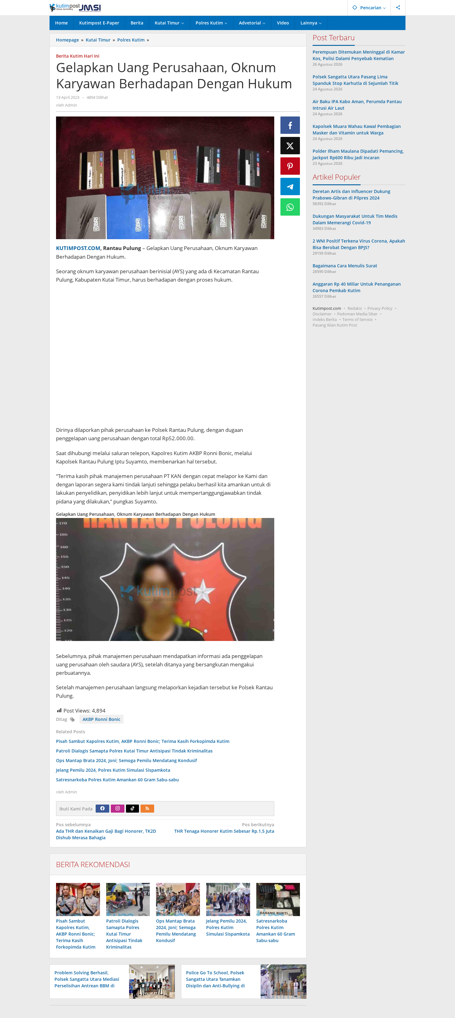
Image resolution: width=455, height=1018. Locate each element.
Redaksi (355, 308)
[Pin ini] (290, 166)
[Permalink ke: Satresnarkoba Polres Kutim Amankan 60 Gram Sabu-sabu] (278, 899)
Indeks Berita (325, 319)
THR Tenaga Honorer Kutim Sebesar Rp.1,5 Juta (224, 828)
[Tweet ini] (290, 145)
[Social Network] (398, 7)
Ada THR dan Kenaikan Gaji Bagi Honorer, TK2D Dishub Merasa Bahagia (106, 831)
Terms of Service (357, 319)
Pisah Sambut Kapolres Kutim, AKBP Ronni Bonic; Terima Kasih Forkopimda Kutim (142, 741)
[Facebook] (102, 809)
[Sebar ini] (290, 125)
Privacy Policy (379, 308)
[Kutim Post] (75, 8)
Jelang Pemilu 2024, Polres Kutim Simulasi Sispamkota (113, 770)
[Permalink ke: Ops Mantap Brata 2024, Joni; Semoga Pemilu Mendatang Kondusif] (178, 899)
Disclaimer (322, 314)
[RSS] (147, 809)
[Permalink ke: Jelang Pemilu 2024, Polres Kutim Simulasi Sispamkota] (228, 899)
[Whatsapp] (290, 207)
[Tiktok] (132, 809)
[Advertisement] (165, 355)
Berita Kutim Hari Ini (77, 56)
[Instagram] (117, 809)
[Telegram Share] (290, 186)
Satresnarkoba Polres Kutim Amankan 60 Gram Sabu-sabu (117, 780)
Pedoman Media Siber (357, 314)
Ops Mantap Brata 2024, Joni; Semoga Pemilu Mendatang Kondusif (126, 760)
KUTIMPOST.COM (78, 248)
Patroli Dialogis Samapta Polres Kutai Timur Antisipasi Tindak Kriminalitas (134, 751)
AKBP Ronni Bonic (101, 719)
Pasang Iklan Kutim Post (335, 325)
